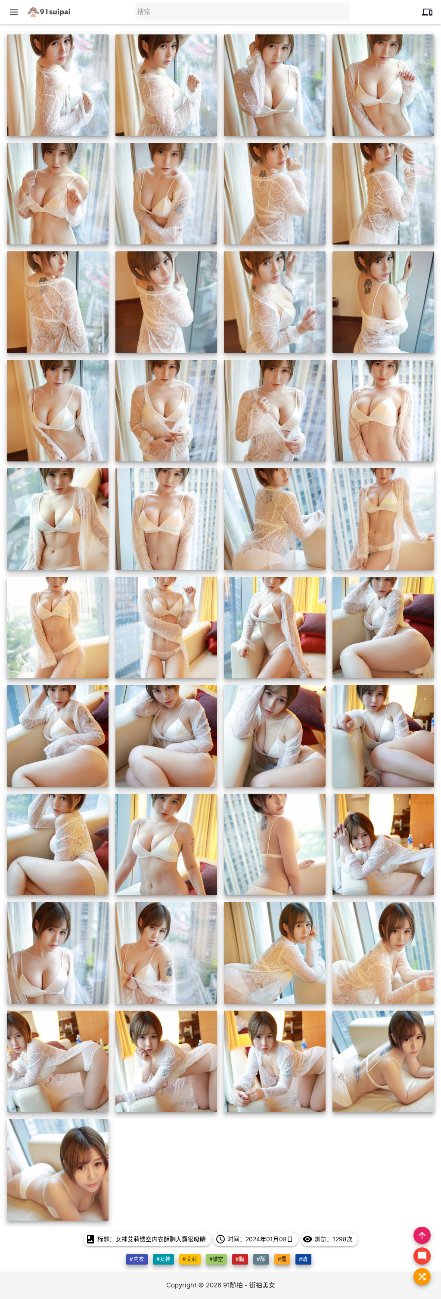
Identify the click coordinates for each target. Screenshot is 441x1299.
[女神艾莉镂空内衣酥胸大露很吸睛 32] (383, 844)
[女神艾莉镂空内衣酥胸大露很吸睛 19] (275, 519)
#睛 (303, 1259)
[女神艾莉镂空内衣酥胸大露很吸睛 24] (383, 627)
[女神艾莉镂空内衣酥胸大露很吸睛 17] (58, 519)
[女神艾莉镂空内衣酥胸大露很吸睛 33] (58, 953)
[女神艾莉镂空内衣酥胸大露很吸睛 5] (58, 193)
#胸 (240, 1259)
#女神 (163, 1259)
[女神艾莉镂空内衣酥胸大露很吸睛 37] (58, 1061)
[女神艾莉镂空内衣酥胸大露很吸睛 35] (275, 953)
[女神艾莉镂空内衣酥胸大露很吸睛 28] (383, 736)
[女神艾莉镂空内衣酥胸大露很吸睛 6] (166, 193)
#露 (282, 1259)
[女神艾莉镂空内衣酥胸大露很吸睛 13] (58, 410)
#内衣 (137, 1259)
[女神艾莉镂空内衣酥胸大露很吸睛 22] (166, 627)
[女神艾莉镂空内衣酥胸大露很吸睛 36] (383, 953)
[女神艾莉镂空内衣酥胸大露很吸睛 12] (383, 302)
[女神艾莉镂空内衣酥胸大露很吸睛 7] (275, 193)
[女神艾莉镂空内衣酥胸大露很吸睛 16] (383, 410)
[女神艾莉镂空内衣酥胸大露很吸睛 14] (166, 410)
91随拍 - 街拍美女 (249, 1285)
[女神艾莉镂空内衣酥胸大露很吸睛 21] (58, 627)
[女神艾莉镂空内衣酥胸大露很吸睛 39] (275, 1061)
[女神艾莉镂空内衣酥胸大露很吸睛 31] (275, 844)
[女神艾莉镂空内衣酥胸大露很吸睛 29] (58, 844)
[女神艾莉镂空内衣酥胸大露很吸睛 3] (275, 85)
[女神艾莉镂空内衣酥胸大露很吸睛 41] (58, 1170)
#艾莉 (190, 1259)
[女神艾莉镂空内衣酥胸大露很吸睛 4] (383, 85)
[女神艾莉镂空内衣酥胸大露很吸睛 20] (383, 519)
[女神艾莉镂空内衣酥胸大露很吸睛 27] (275, 736)
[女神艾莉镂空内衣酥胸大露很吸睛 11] (275, 302)
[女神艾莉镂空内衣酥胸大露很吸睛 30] (166, 844)
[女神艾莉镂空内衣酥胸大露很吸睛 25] (58, 736)
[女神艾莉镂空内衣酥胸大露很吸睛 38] (166, 1061)
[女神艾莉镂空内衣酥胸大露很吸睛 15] (275, 410)
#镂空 (216, 1259)
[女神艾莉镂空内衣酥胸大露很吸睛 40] (383, 1061)
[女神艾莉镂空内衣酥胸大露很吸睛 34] (166, 953)
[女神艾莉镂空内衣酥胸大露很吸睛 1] (58, 85)
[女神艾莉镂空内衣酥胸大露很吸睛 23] (275, 627)
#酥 (261, 1259)
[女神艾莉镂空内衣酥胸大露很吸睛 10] (166, 302)
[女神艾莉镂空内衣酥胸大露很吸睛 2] (166, 85)
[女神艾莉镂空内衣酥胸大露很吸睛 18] (166, 519)
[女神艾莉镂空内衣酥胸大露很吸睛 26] (166, 736)
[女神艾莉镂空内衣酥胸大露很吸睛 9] (58, 302)
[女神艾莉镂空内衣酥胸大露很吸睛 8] (383, 193)
